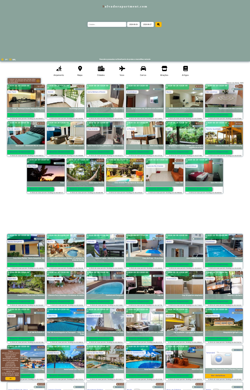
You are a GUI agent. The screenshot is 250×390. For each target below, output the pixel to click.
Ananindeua (132, 92)
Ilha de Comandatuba (135, 353)
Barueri (11, 316)
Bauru (169, 92)
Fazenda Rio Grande (155, 166)
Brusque (170, 316)
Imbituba (90, 241)
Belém (50, 129)
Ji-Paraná (131, 129)
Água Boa (12, 279)
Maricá (50, 92)
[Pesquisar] (158, 24)
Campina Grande (94, 316)
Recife (129, 316)
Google (8, 357)
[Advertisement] (125, 215)
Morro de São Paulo (95, 353)
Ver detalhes (218, 375)
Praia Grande (92, 129)
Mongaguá (131, 241)
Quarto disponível (20, 115)
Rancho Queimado (213, 129)
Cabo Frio (52, 316)
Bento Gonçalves (15, 241)
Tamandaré (210, 353)
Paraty (70, 166)
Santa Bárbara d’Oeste (96, 92)
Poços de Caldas (54, 279)
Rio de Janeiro (14, 129)
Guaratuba (210, 241)
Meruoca (209, 279)
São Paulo (12, 92)
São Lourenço (211, 92)
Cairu (169, 129)
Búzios (50, 241)
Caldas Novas (53, 353)
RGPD (17, 375)
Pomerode (91, 279)
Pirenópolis (111, 166)
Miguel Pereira (212, 316)
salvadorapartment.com (125, 6)
